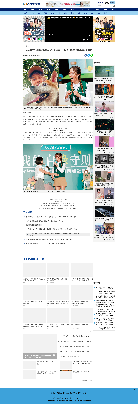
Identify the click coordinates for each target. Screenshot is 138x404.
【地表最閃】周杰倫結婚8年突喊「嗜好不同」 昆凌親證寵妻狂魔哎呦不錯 (58, 205)
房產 (85, 13)
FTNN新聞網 (26, 46)
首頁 (25, 10)
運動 (45, 13)
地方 (25, 13)
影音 (105, 10)
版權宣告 (66, 393)
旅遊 (52, 13)
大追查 (80, 10)
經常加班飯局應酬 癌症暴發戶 (81, 371)
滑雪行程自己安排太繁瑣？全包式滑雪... (46, 362)
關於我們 (53, 393)
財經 (48, 10)
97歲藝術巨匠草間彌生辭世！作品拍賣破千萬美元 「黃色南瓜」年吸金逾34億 (46, 372)
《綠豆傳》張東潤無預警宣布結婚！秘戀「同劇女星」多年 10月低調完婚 (82, 279)
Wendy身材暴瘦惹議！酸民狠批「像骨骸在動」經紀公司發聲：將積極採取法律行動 (74, 341)
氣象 (98, 13)
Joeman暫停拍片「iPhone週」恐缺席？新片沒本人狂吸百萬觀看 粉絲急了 (74, 336)
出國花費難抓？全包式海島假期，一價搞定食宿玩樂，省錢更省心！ (82, 302)
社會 (56, 10)
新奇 (65, 13)
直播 (113, 10)
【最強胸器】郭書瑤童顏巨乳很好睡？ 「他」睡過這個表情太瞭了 (58, 203)
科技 (59, 13)
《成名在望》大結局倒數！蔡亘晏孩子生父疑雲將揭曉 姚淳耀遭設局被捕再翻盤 (58, 302)
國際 (39, 13)
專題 (89, 10)
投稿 (105, 13)
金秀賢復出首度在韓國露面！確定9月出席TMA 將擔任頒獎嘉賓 (34, 279)
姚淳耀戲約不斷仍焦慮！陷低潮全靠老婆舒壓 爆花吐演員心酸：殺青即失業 (82, 362)
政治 (40, 10)
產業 (78, 13)
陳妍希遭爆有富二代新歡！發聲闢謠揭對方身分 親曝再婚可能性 (74, 351)
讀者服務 (72, 393)
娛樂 (64, 10)
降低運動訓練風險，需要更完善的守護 (81, 324)
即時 (32, 10)
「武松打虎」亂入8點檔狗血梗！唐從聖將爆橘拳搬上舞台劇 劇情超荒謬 (34, 325)
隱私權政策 (60, 393)
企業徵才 (85, 393)
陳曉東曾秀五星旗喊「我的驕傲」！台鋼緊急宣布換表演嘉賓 (58, 325)
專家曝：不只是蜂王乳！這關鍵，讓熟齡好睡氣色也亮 (58, 279)
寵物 (72, 13)
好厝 (112, 13)
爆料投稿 (78, 393)
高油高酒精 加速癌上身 (65, 356)
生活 (97, 10)
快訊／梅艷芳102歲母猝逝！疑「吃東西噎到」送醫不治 (34, 302)
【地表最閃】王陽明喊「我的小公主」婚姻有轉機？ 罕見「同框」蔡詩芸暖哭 (58, 208)
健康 (92, 13)
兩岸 (32, 13)
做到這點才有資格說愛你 (33, 225)
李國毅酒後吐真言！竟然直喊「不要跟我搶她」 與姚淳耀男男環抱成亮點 (74, 346)
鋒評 (72, 10)
